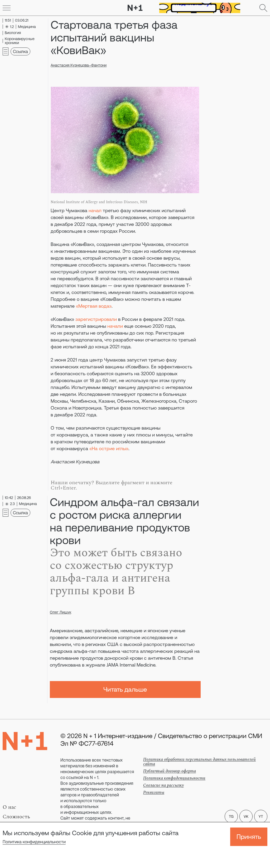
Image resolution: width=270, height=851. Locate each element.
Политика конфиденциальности (34, 841)
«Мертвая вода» (94, 306)
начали (115, 326)
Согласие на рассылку (163, 785)
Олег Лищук (60, 612)
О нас (9, 807)
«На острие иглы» (108, 448)
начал (95, 210)
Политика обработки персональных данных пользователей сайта (199, 761)
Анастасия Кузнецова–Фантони (79, 65)
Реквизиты (153, 792)
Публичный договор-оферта (169, 771)
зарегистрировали (96, 319)
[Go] (7, 8)
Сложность (16, 817)
